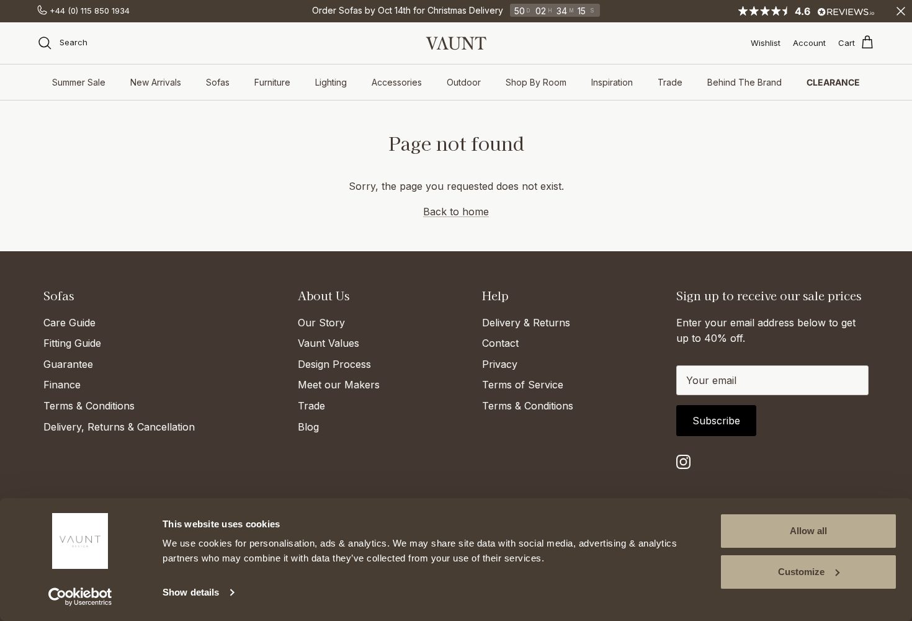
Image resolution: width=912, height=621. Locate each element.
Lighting (331, 82)
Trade (670, 82)
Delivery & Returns (526, 322)
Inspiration (612, 82)
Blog (308, 427)
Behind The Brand (744, 82)
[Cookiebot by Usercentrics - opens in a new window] (80, 596)
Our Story (321, 322)
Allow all (808, 530)
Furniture (272, 82)
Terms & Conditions (89, 406)
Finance (62, 384)
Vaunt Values (328, 343)
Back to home (456, 211)
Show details (191, 592)
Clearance (833, 82)
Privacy (499, 364)
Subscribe (716, 420)
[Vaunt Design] (456, 43)
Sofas (218, 82)
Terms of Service (522, 384)
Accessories (397, 82)
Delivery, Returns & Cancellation (119, 427)
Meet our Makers (339, 384)
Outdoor (464, 82)
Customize (801, 571)
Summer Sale (78, 82)
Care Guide (69, 322)
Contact (500, 343)
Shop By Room (536, 82)
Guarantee (68, 364)
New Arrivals (155, 82)
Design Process (334, 364)
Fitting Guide (72, 343)
